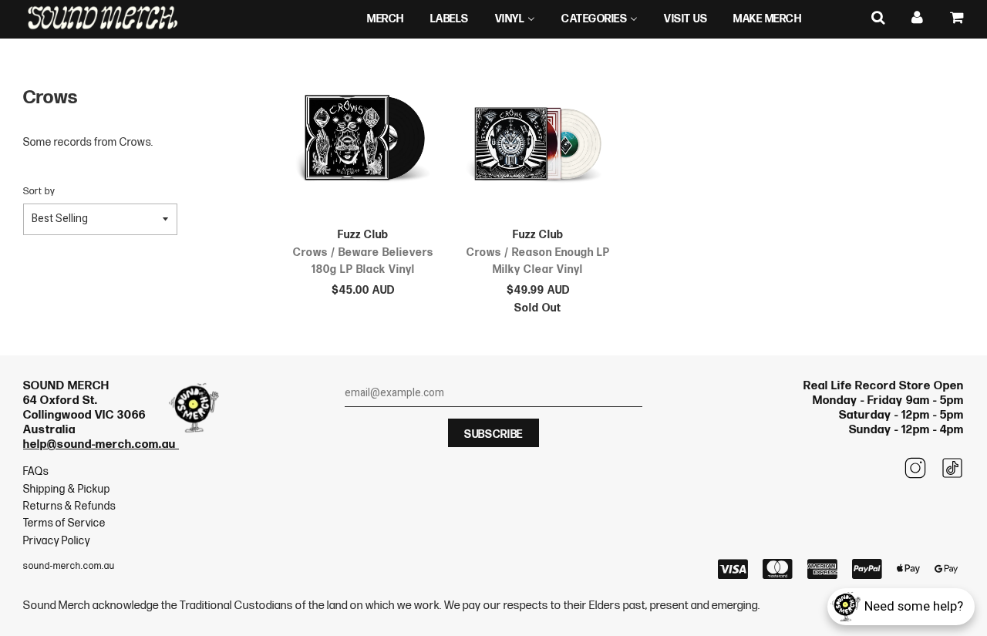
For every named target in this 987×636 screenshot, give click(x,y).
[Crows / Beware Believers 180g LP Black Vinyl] (364, 140)
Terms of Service (64, 523)
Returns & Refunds (69, 506)
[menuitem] (385, 19)
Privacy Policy (56, 540)
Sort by (39, 191)
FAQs (36, 471)
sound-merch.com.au (69, 566)
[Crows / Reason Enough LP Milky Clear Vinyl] (538, 140)
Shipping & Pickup (66, 489)
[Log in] (917, 18)
